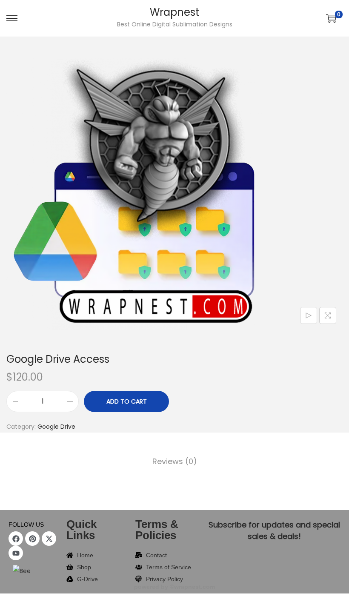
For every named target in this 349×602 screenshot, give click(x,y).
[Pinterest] (32, 538)
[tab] (174, 461)
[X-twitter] (49, 538)
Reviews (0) (174, 461)
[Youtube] (16, 553)
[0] (331, 18)
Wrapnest (174, 12)
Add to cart (126, 401)
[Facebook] (16, 538)
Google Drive (56, 426)
